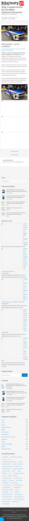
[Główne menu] (26, 8)
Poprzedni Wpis (14, 151)
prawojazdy (11, 480)
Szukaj (24, 375)
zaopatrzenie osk (15, 501)
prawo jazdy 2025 (19, 480)
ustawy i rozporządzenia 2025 (19, 499)
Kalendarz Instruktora (6, 427)
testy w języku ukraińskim (18, 496)
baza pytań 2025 (5, 456)
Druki (2, 420)
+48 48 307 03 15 (19, 510)
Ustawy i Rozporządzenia (6, 444)
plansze (3, 475)
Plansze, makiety (5, 434)
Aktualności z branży (14, 48)
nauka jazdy (4, 473)
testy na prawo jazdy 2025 (7, 496)
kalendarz (20, 461)
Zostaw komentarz (5, 48)
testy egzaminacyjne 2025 (7, 494)
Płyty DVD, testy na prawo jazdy (8, 436)
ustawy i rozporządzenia (6, 499)
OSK (10, 473)
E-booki (3, 422)
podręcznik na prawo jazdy (13, 475)
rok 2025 (16, 489)
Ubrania (3, 441)
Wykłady (3, 446)
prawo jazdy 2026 (14, 482)
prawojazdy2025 (5, 482)
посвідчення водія (5, 503)
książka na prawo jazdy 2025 (18, 468)
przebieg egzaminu (17, 487)
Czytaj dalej (22, 246)
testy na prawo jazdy (18, 494)
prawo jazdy (4, 480)
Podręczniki (3, 439)
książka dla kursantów (6, 468)
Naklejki (3, 429)
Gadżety (3, 424)
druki (9, 459)
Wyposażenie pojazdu (6, 448)
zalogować (9, 162)
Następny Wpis (14, 154)
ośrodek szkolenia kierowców (18, 473)
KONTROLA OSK (18, 466)
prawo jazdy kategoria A (6, 485)
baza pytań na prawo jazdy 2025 (16, 456)
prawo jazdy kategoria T (6, 487)
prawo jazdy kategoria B (18, 485)
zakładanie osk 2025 (6, 501)
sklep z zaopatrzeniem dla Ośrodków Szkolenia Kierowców (12, 10)
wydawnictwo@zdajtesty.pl (8, 510)
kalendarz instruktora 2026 (7, 466)
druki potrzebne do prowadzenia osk (9, 461)
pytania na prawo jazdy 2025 (7, 489)
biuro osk (4, 459)
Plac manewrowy (5, 432)
